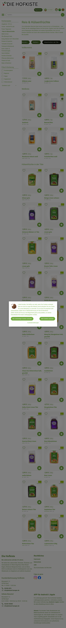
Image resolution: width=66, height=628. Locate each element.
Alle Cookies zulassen (47, 318)
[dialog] (33, 314)
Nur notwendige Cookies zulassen (22, 318)
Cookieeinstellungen (33, 322)
